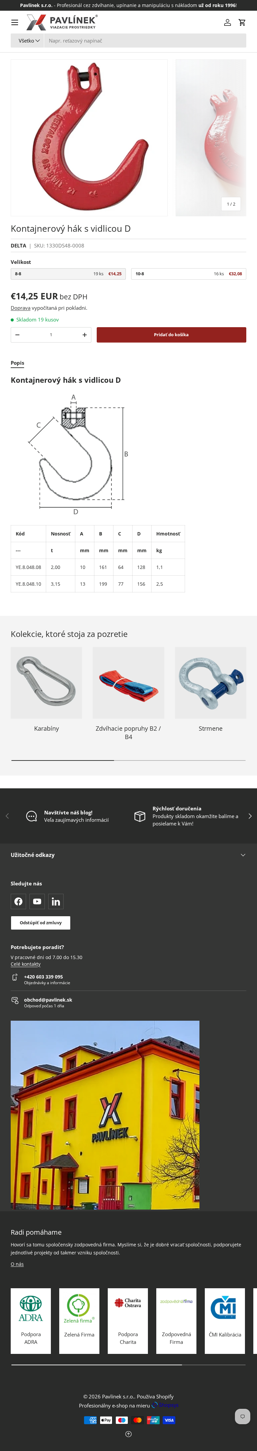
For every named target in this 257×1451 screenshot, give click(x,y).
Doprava (20, 307)
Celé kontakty (25, 964)
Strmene (211, 728)
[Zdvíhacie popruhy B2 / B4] (128, 682)
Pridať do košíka (171, 335)
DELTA (18, 245)
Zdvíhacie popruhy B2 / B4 (128, 732)
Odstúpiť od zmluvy (41, 923)
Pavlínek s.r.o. (118, 1396)
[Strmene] (210, 682)
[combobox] (128, 40)
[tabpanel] (128, 483)
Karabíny (46, 728)
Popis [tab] (17, 362)
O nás (17, 1264)
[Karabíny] (46, 682)
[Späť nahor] (128, 1435)
